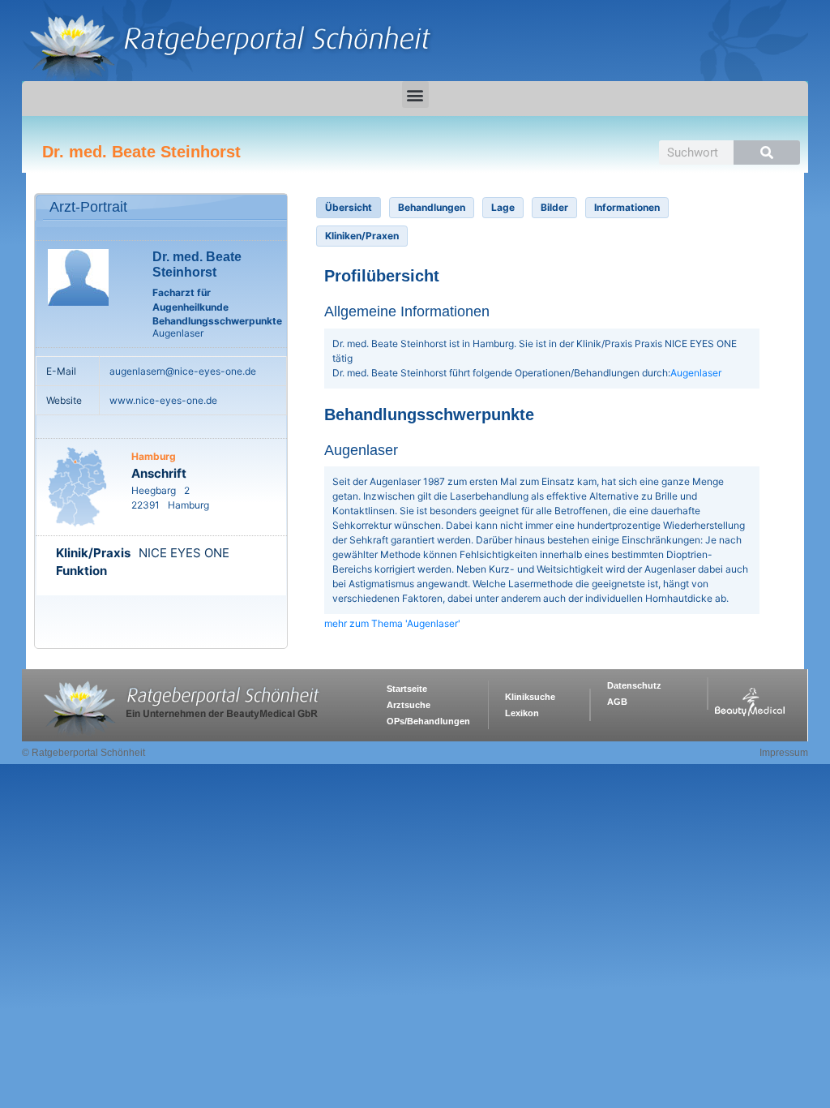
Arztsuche (408, 705)
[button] (415, 94)
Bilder (554, 207)
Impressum (783, 752)
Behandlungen (431, 207)
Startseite (407, 689)
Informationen (627, 207)
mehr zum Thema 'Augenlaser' (392, 623)
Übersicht (348, 207)
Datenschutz (634, 685)
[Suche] (767, 152)
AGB (617, 701)
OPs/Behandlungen (428, 721)
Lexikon (522, 713)
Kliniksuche (530, 697)
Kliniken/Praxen (362, 236)
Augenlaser (695, 373)
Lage (503, 207)
